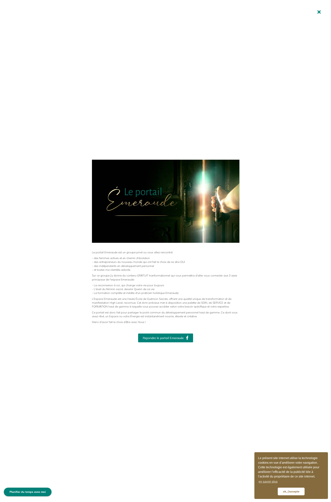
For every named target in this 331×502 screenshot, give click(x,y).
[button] (165, 338)
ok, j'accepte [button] (291, 491)
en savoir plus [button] (268, 481)
